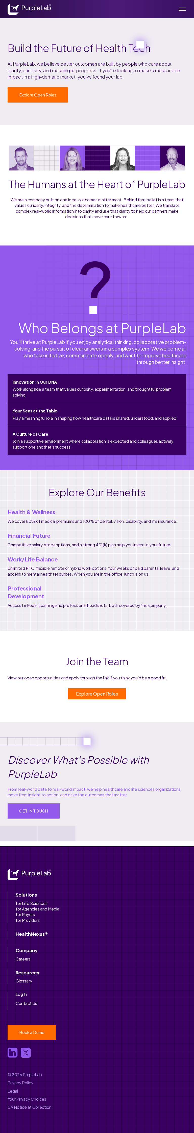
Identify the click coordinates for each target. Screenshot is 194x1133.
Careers (23, 959)
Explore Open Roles (37, 94)
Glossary (24, 980)
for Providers (28, 920)
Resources (27, 972)
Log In (21, 994)
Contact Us (26, 1003)
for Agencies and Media (37, 909)
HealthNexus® (32, 934)
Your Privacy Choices (27, 1099)
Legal (13, 1091)
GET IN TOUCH (33, 811)
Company (27, 950)
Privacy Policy (20, 1082)
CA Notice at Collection (30, 1107)
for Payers (25, 914)
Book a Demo (31, 1032)
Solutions (26, 895)
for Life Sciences (31, 903)
